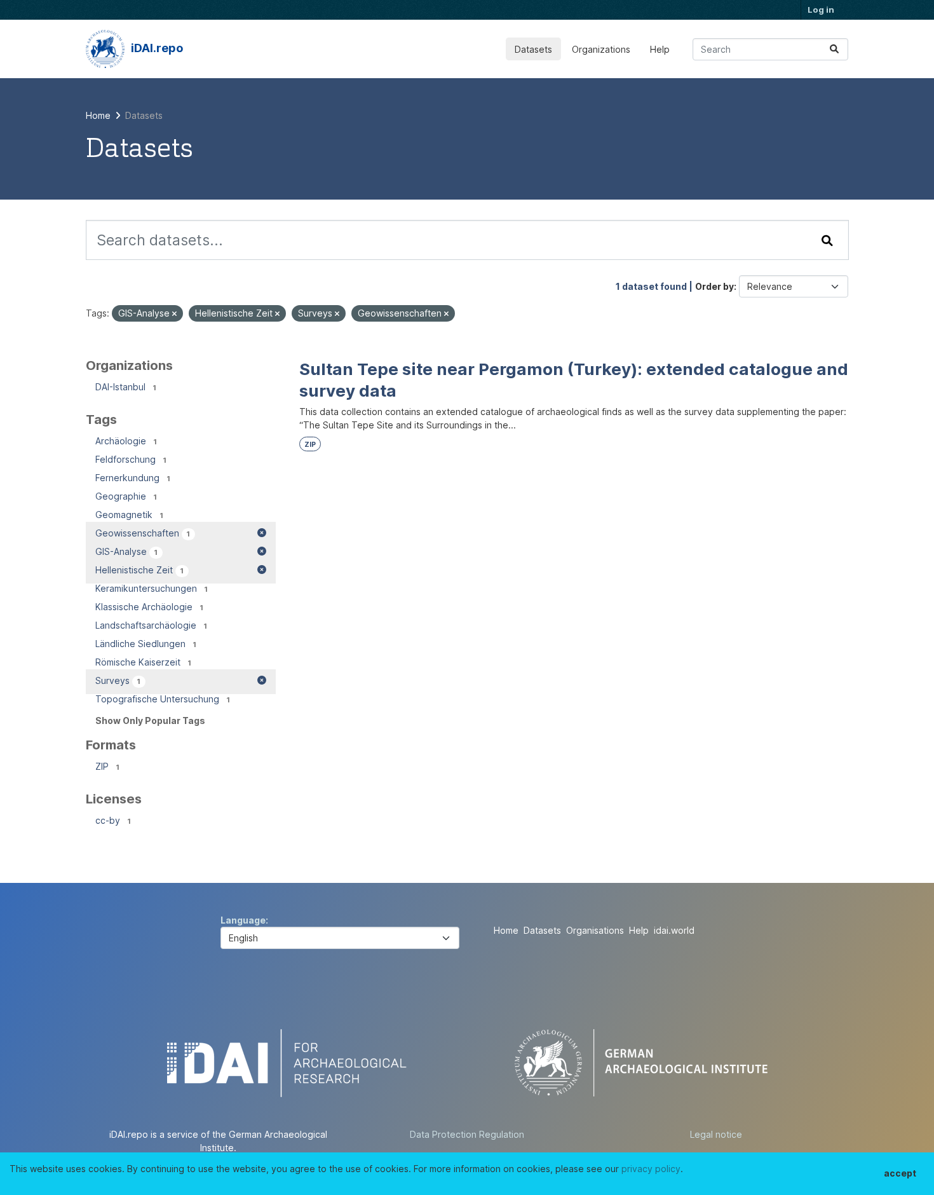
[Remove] (174, 314)
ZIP (310, 444)
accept (900, 1173)
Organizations (601, 49)
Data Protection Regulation (467, 1134)
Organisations (595, 930)
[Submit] (834, 49)
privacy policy (650, 1168)
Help (660, 49)
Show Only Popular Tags (150, 720)
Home (506, 930)
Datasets (533, 49)
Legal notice (716, 1134)
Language (243, 920)
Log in (821, 9)
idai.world (674, 930)
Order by (714, 286)
